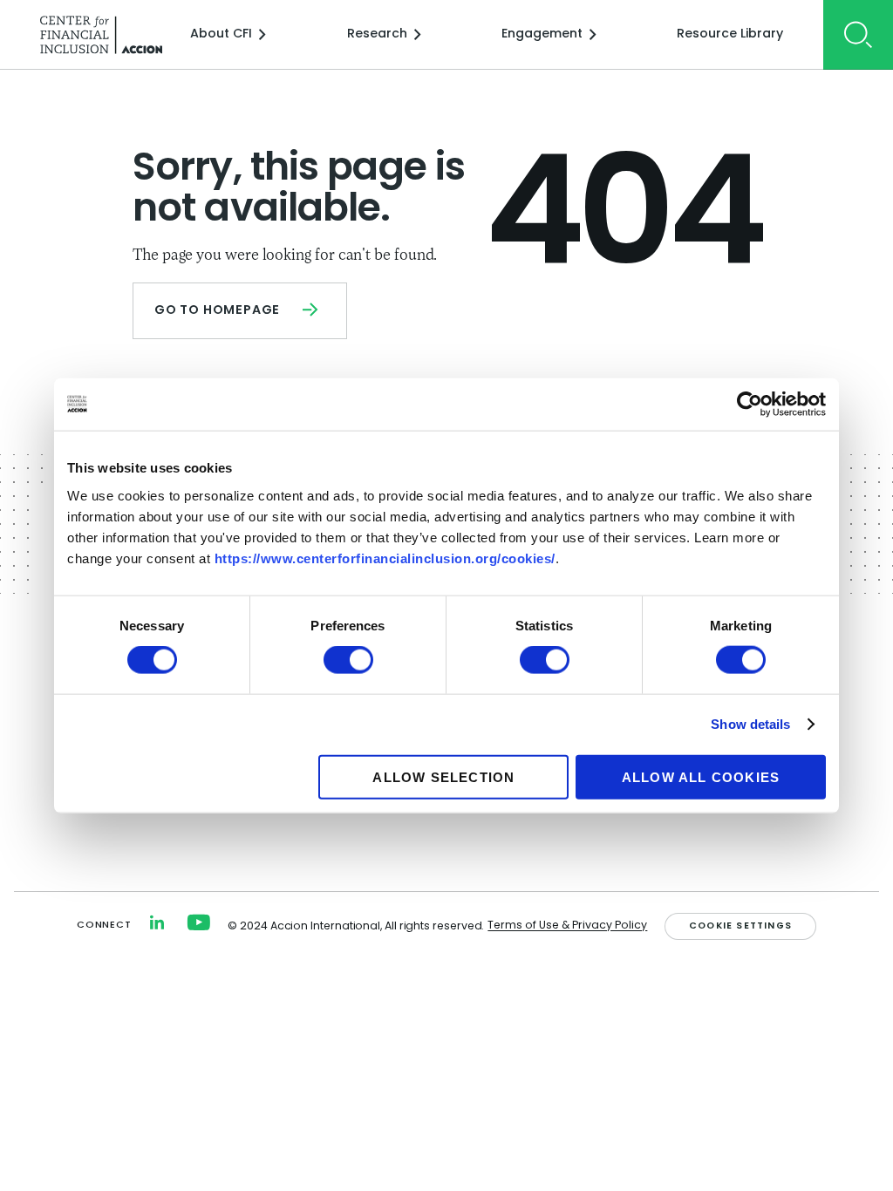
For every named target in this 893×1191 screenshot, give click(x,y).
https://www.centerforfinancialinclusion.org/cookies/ (385, 557)
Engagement (542, 34)
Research (377, 34)
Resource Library (730, 34)
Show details (750, 724)
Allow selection (443, 776)
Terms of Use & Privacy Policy (567, 926)
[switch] (348, 660)
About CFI (221, 34)
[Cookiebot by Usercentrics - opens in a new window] (749, 404)
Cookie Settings (740, 926)
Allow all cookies (701, 776)
